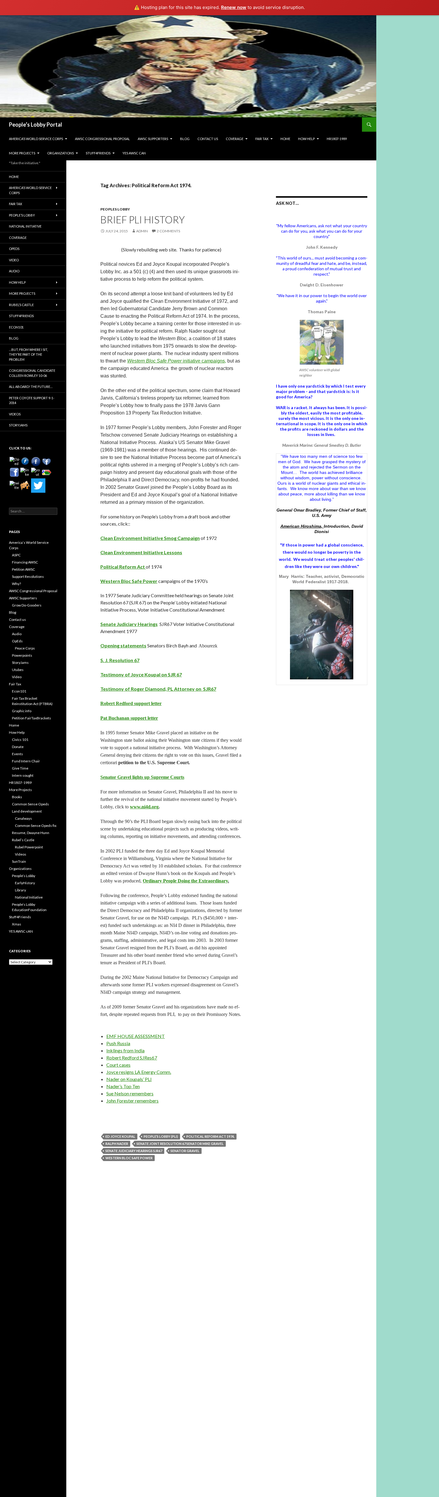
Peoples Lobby (115, 209)
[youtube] (35, 472)
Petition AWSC (23, 569)
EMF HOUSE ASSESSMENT (135, 1036)
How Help (306, 139)
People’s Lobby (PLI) (161, 1136)
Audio (14, 271)
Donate (18, 746)
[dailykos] (25, 485)
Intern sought (22, 775)
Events (17, 754)
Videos (15, 414)
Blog (185, 139)
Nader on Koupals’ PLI (129, 1079)
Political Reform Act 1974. (210, 1136)
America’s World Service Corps (36, 139)
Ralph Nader (116, 1144)
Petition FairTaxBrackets (31, 718)
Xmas (16, 924)
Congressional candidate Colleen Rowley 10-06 (32, 373)
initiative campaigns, (204, 360)
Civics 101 (20, 739)
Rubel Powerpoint (29, 847)
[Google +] (46, 472)
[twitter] (14, 485)
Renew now (233, 7)
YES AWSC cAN (134, 153)
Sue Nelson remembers (130, 1093)
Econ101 (16, 327)
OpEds (14, 249)
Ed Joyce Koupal (120, 1136)
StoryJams (18, 425)
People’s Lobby (22, 215)
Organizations (60, 153)
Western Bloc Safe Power (154, 360)
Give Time (20, 768)
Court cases (118, 1065)
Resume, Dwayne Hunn (30, 832)
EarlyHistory (25, 883)
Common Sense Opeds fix (35, 825)
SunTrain (19, 861)
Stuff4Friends (98, 153)
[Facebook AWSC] (25, 461)
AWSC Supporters (153, 139)
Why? (16, 583)
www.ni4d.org (144, 806)
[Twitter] (38, 485)
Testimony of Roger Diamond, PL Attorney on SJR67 (158, 689)
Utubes (18, 669)
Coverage (234, 139)
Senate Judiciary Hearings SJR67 (133, 1151)
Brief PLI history (142, 219)
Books (17, 797)
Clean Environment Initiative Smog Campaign (150, 538)
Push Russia (118, 1043)
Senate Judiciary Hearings (129, 624)
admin (142, 231)
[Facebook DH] (14, 472)
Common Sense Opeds (30, 804)
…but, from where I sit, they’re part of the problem (28, 354)
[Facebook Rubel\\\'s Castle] (46, 461)
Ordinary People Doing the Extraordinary (185, 880)
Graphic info (21, 711)
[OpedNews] (14, 461)
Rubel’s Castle (21, 305)
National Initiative (25, 226)
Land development (27, 811)
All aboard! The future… (31, 387)
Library (20, 890)
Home (285, 139)
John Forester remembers (132, 1100)
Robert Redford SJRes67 (131, 1057)
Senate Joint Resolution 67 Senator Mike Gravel (180, 1144)
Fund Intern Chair (26, 761)
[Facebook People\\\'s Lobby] (35, 461)
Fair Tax (261, 139)
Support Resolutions (28, 576)
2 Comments (168, 231)
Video (14, 260)
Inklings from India (125, 1050)
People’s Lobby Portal (35, 124)
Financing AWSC (25, 562)
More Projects (22, 153)
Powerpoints (22, 655)
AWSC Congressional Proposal (102, 139)
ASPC (16, 555)
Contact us (207, 139)
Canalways (23, 818)
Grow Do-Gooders (27, 605)
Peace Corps (25, 648)
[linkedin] (25, 472)
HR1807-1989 (337, 139)
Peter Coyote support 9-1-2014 (31, 400)
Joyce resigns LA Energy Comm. (138, 1072)
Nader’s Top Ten (123, 1086)
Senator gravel (185, 1151)
